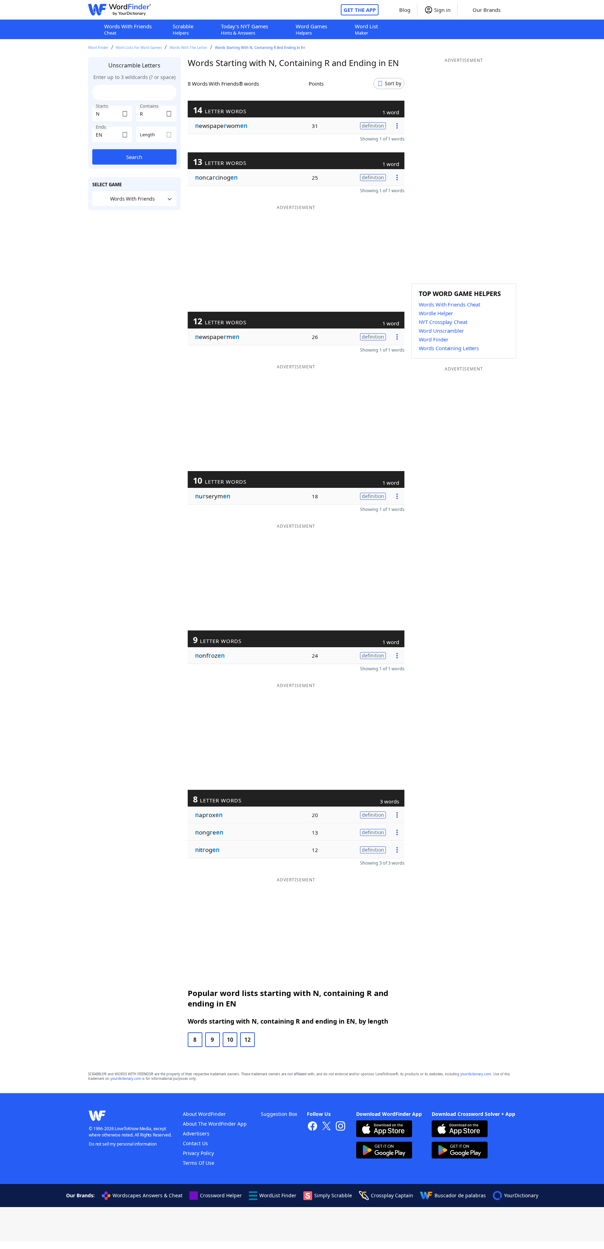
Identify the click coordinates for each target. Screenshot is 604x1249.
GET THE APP (360, 9)
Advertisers (196, 1133)
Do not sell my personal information (123, 1144)
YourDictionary (521, 1195)
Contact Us (195, 1143)
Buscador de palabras (460, 1195)
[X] (326, 1126)
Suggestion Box (279, 1114)
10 (230, 1040)
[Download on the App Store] (384, 1129)
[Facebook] (312, 1126)
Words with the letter (188, 47)
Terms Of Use (198, 1163)
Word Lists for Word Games (139, 47)
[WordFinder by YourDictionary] (119, 10)
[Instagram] (340, 1126)
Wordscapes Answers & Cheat (147, 1195)
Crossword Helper (221, 1195)
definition (373, 125)
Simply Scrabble (333, 1195)
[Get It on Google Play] (384, 1151)
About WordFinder (204, 1114)
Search (134, 156)
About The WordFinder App (215, 1123)
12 (247, 1040)
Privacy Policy (198, 1153)
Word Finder (98, 47)
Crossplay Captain (392, 1195)
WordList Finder (277, 1195)
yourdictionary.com (475, 1074)
